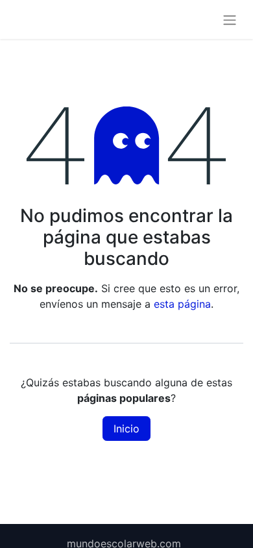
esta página (182, 303)
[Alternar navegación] (229, 19)
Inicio (126, 428)
